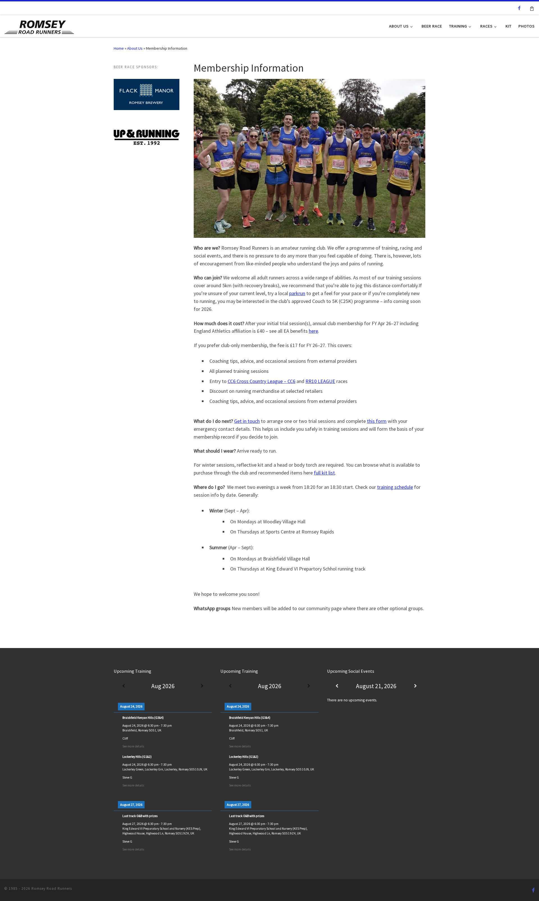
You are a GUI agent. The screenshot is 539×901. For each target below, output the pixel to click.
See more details (133, 746)
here (313, 331)
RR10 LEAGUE (320, 381)
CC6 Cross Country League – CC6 (261, 381)
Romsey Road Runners (51, 888)
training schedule (395, 487)
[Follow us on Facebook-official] (519, 8)
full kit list (324, 472)
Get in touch (247, 421)
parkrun (297, 293)
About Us (135, 48)
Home (119, 48)
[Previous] (123, 686)
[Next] (202, 686)
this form (377, 421)
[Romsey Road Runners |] (39, 25)
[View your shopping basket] (532, 8)
